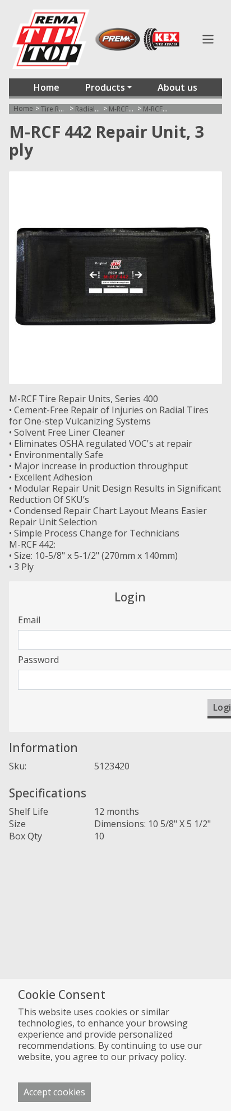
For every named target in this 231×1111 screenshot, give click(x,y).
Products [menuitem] (105, 87)
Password (38, 659)
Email (29, 619)
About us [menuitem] (177, 87)
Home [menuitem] (46, 87)
